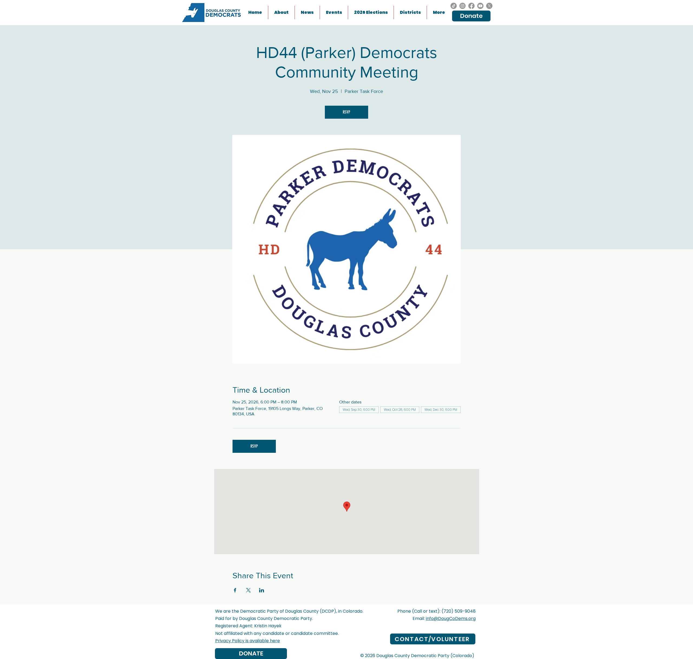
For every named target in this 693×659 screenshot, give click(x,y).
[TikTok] (453, 6)
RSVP (346, 112)
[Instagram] (462, 6)
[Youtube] (480, 6)
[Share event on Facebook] (235, 590)
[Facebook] (471, 6)
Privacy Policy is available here (247, 641)
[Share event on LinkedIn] (261, 590)
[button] (334, 12)
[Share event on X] (248, 590)
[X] (489, 6)
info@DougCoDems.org (451, 618)
